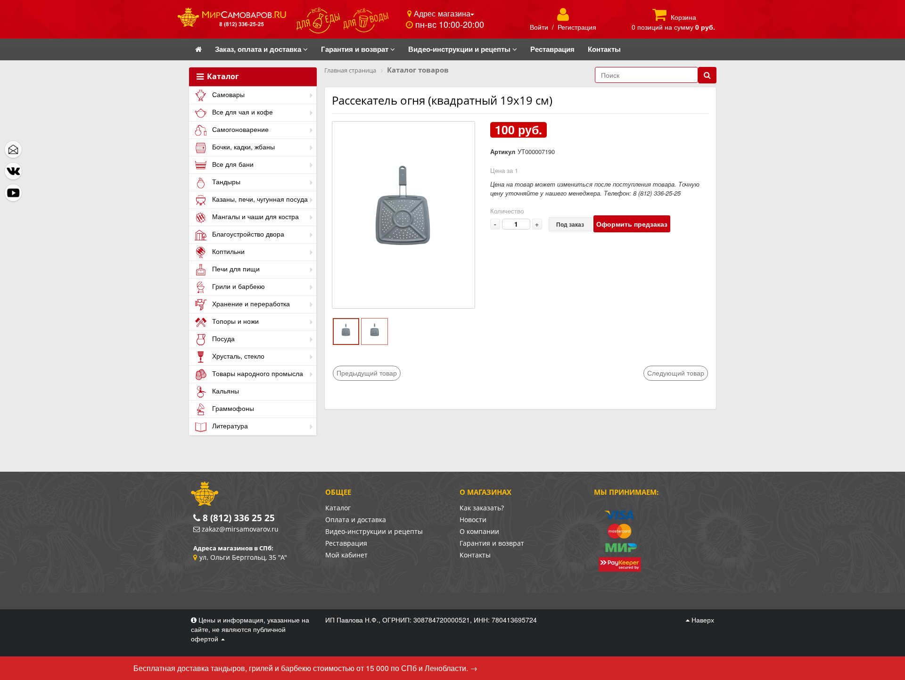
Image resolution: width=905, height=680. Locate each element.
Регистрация (577, 27)
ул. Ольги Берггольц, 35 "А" (243, 557)
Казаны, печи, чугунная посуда (259, 199)
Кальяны (224, 390)
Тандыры (225, 181)
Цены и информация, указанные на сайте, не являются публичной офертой (250, 629)
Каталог (222, 77)
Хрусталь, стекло (237, 355)
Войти (539, 27)
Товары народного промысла (256, 373)
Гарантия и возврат (492, 543)
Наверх (702, 619)
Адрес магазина (440, 13)
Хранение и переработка (250, 303)
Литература (229, 425)
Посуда (222, 338)
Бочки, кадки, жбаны (242, 146)
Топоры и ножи (234, 321)
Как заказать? (482, 507)
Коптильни (227, 251)
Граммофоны (232, 408)
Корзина (683, 17)
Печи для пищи (235, 268)
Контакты (475, 554)
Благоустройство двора (247, 233)
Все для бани (232, 164)
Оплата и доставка (355, 519)
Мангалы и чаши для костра (254, 216)
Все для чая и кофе (241, 111)
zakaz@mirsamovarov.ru (240, 528)
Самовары (227, 94)
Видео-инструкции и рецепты (374, 531)
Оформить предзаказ (631, 224)
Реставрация (346, 543)
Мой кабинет (346, 554)
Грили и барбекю (237, 286)
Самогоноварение (239, 129)
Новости (473, 519)
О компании (479, 531)
